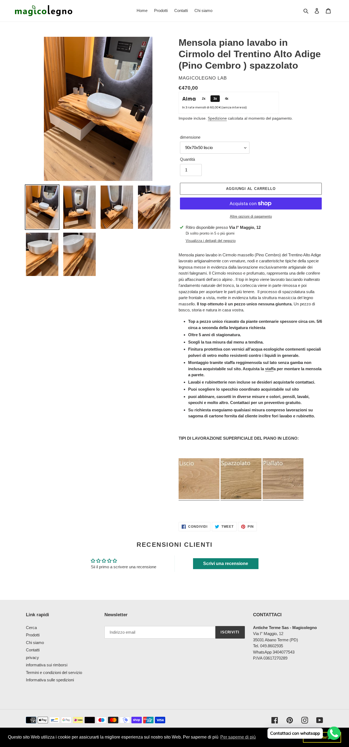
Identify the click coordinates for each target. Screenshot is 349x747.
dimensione (190, 137)
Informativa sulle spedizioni (50, 680)
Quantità (187, 159)
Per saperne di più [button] (238, 737)
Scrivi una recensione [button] (225, 563)
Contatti (33, 650)
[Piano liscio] (199, 497)
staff (269, 368)
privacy (32, 657)
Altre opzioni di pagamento (251, 216)
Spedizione (217, 118)
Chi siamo (35, 642)
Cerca (31, 627)
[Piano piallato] (283, 497)
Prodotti (33, 635)
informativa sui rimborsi (46, 665)
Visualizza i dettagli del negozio (211, 241)
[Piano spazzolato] (241, 497)
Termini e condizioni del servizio (54, 672)
